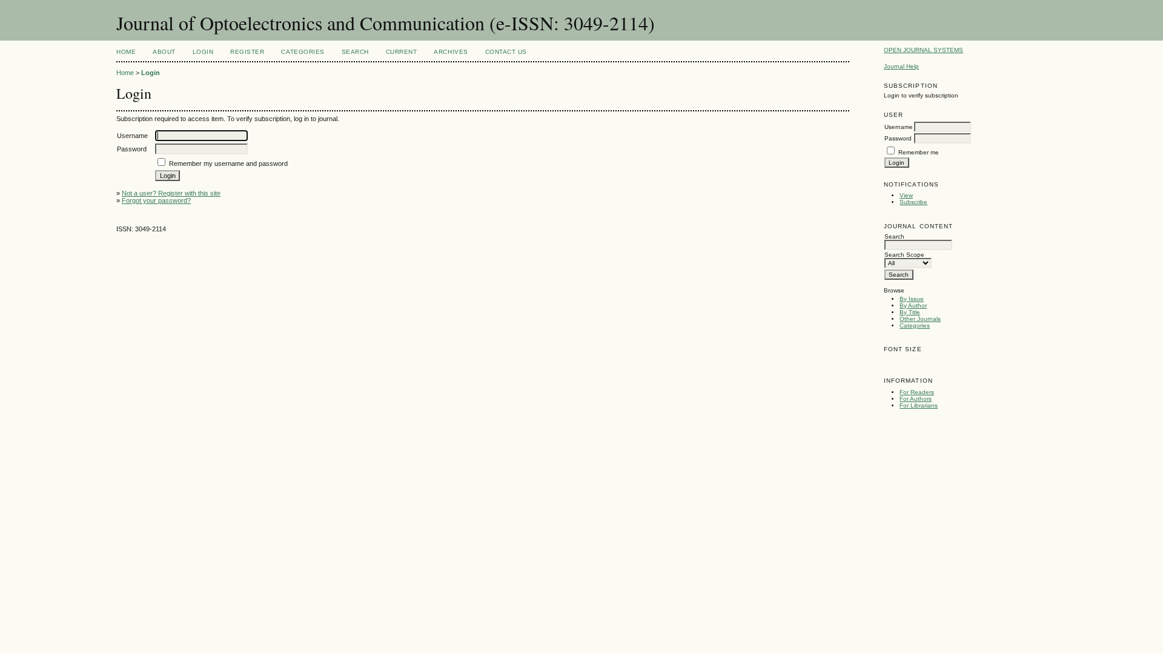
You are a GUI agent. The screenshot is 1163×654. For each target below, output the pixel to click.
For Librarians (919, 405)
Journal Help (901, 66)
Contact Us (506, 51)
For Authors (916, 398)
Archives (451, 51)
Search (355, 51)
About (164, 51)
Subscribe (913, 202)
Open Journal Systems (923, 50)
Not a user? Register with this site (171, 193)
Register (247, 51)
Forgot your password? (156, 200)
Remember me (918, 152)
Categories (915, 325)
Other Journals (920, 318)
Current (401, 51)
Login (203, 51)
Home (126, 51)
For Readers (917, 392)
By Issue (912, 299)
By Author (913, 305)
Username (898, 127)
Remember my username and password (228, 163)
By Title (910, 312)
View (906, 195)
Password (898, 138)
